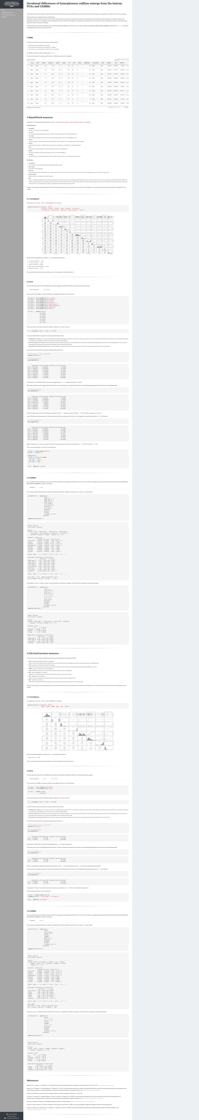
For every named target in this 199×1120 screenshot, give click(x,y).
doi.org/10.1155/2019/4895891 (91, 1090)
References (4, 17)
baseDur (122, 62)
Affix (74, 62)
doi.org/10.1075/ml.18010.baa (106, 1085)
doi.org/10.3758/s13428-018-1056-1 (37, 1109)
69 (124, 107)
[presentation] (50, 257)
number (43, 62)
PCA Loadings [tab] (46, 289)
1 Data (3, 10)
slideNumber (87, 62)
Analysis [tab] (41, 487)
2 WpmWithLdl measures (7, 12)
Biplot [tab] (44, 778)
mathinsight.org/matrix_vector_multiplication (82, 1101)
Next (127, 107)
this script (119, 25)
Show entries (31, 59)
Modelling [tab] (32, 487)
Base (32, 62)
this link (53, 53)
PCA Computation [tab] (34, 289)
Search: (116, 59)
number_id (50, 62)
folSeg (79, 62)
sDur (116, 62)
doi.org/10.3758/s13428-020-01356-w (93, 1098)
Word (37, 62)
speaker (57, 62)
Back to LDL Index (12, 1116)
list (69, 62)
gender (64, 62)
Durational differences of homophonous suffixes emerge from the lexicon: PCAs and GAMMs (12, 4)
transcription (96, 62)
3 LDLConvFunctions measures (8, 14)
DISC (103, 62)
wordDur (109, 62)
